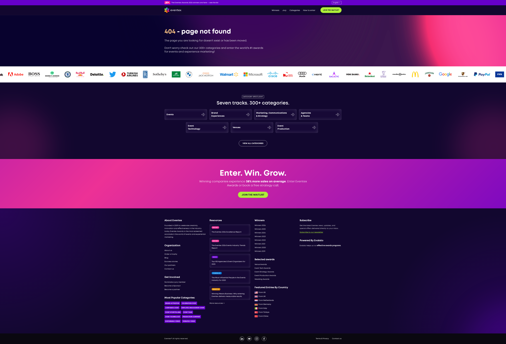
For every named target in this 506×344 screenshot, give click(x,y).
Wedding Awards (262, 279)
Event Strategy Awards (264, 272)
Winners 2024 (260, 233)
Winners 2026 (260, 225)
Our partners (169, 265)
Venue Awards (261, 264)
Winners (275, 10)
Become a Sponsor (172, 286)
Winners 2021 (260, 244)
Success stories (171, 261)
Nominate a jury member (175, 282)
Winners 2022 (260, 240)
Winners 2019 (260, 251)
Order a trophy (170, 254)
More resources (217, 303)
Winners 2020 (260, 247)
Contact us (169, 269)
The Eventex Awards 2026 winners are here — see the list (194, 2)
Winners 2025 (260, 229)
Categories (295, 10)
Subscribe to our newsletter (311, 232)
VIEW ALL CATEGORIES (253, 143)
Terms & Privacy (322, 338)
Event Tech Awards (263, 268)
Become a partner (172, 289)
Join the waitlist (331, 10)
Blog (166, 258)
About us (168, 250)
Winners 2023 (260, 236)
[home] (172, 10)
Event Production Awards (265, 275)
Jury (284, 10)
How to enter (309, 10)
